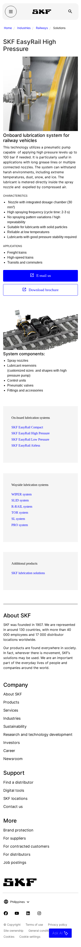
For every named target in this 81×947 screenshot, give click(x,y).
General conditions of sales (46, 930)
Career (9, 750)
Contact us (13, 806)
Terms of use (34, 924)
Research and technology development (37, 734)
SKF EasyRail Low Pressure (30, 439)
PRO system (19, 525)
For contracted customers (26, 846)
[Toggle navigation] (11, 11)
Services (10, 710)
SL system (18, 518)
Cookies (9, 936)
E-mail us (43, 275)
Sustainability (15, 726)
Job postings (14, 862)
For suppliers (14, 838)
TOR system (19, 512)
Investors (11, 742)
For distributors (16, 854)
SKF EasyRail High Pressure (30, 433)
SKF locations (15, 798)
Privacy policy (57, 924)
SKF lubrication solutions (28, 573)
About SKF (12, 694)
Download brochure (43, 290)
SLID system (20, 500)
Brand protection (18, 830)
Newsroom (13, 759)
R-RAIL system (21, 506)
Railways (42, 28)
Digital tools (13, 790)
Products (11, 702)
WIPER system (21, 494)
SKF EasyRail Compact (27, 427)
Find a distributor (18, 782)
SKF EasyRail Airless (25, 445)
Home (8, 28)
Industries (24, 28)
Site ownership (13, 930)
